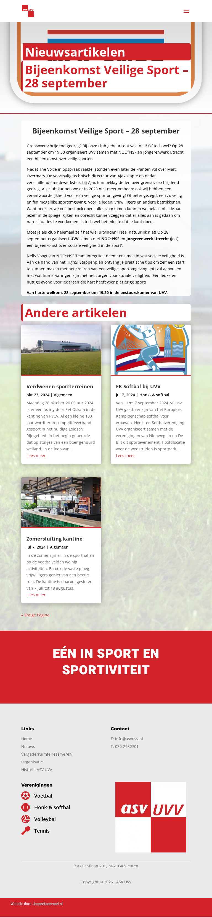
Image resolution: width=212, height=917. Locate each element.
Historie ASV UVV (36, 769)
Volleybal (45, 819)
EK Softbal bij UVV (138, 386)
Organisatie (32, 761)
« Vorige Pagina (35, 614)
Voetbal (43, 795)
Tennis (42, 830)
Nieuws (28, 746)
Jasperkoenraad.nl (48, 903)
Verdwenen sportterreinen (59, 386)
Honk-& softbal (52, 807)
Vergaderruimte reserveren (46, 754)
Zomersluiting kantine (54, 538)
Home (26, 738)
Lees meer (36, 455)
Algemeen (63, 394)
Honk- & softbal (154, 394)
